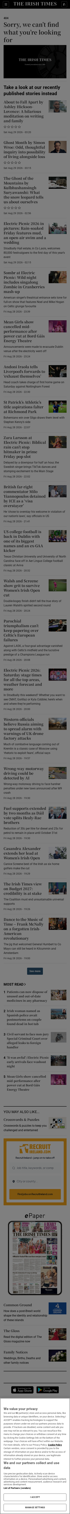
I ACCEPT (35, 1497)
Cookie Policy (55, 1444)
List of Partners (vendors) (17, 1488)
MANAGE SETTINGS (35, 1507)
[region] (35, 1456)
